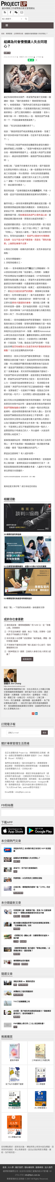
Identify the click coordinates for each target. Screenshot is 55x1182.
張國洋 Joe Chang (26, 57)
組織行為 (7, 53)
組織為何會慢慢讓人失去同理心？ (26, 858)
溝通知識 (17, 1017)
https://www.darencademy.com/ (14, 686)
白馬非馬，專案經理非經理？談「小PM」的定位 (31, 888)
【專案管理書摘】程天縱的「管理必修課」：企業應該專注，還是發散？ (31, 949)
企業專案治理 (18, 34)
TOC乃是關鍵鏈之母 (21, 1001)
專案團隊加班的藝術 (21, 961)
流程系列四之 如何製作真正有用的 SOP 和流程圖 (32, 849)
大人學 (11, 1167)
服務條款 (39, 1167)
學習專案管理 (18, 893)
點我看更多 (27, 659)
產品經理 (23, 941)
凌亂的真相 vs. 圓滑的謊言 (24, 981)
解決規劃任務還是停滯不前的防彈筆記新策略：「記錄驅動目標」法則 (32, 924)
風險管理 (17, 954)
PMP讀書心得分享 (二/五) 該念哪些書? (29, 1023)
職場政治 (17, 916)
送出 (44, 733)
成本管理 (17, 964)
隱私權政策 (29, 1167)
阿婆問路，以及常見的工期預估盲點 (27, 878)
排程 (15, 985)
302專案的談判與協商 (12, 534)
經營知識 (25, 964)
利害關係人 (25, 916)
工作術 (16, 941)
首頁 (2, 34)
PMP (15, 871)
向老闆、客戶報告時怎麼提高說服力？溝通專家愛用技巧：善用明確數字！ (32, 1012)
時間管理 (17, 929)
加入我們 (48, 1167)
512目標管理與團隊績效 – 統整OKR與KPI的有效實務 (25, 566)
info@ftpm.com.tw (32, 1175)
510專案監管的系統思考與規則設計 (18, 598)
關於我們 (19, 1167)
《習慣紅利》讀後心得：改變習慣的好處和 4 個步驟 (31, 936)
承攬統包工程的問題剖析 (23, 991)
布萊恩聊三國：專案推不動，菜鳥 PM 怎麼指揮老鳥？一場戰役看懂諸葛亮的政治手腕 (32, 911)
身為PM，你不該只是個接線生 (25, 868)
